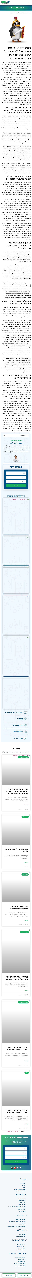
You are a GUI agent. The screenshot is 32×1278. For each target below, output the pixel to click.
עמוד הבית (22, 1183)
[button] (4, 435)
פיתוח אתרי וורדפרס (20, 1258)
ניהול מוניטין (21, 1211)
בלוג (24, 1187)
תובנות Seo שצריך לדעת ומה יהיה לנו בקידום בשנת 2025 (17, 1048)
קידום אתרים (21, 1199)
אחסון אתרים (21, 1261)
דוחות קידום (22, 1204)
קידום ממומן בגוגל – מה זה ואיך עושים (16, 1222)
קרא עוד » (26, 805)
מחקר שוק (22, 1202)
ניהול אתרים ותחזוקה (19, 1263)
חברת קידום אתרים (26, 13)
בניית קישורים (21, 1210)
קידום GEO (22, 1234)
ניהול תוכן (22, 1265)
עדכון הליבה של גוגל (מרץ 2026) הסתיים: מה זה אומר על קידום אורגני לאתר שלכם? (16, 791)
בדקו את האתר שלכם (19, 1189)
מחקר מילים (22, 1201)
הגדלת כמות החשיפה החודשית (16, 1206)
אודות (23, 1185)
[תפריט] (29, 2)
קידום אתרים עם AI (20, 1236)
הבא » (8, 1131)
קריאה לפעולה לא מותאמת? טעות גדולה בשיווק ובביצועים (17, 978)
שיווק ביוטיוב (21, 1248)
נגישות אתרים (21, 1259)
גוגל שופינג (22, 1225)
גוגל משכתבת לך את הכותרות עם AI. (16, 850)
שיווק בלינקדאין (21, 1250)
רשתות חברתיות (21, 1244)
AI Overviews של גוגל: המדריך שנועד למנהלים (19, 907)
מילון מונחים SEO (20, 1191)
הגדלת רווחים (21, 1208)
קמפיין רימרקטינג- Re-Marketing (16, 1226)
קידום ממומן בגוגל (20, 1219)
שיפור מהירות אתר (20, 1267)
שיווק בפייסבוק (21, 1246)
